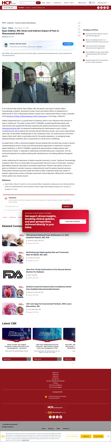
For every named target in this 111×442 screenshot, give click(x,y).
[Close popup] (87, 212)
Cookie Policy (25, 440)
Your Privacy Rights (72, 436)
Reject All (86, 436)
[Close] (108, 436)
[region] (55, 436)
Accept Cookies (98, 436)
